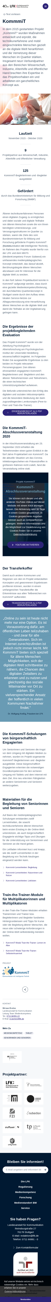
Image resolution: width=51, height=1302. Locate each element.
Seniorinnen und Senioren (18, 1038)
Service (25, 1208)
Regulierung (25, 1186)
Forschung (25, 1197)
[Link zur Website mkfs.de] (12, 1099)
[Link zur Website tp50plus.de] (33, 1127)
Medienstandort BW (25, 1202)
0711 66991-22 (13, 1016)
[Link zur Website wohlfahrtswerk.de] (33, 1084)
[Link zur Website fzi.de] (12, 1113)
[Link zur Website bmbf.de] (12, 1057)
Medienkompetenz (13, 1033)
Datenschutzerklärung (25, 534)
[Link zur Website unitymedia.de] (12, 1142)
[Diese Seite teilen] (25, 989)
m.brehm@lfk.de (16, 1019)
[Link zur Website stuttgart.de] (12, 1127)
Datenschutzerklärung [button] (15, 1291)
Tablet (30, 1033)
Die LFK (25, 1181)
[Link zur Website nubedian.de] (33, 1113)
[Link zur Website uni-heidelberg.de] (33, 1099)
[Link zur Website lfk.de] (12, 1084)
